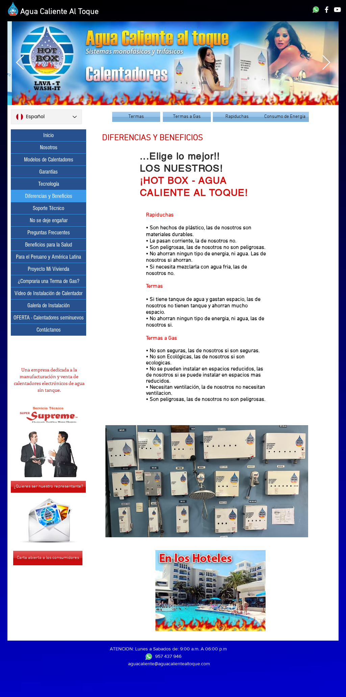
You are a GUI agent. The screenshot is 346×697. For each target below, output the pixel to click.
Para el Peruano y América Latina (48, 257)
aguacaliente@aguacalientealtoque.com (169, 663)
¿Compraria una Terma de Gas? (48, 281)
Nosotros (48, 147)
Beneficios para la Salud (48, 244)
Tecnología (48, 184)
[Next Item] (326, 63)
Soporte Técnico (48, 208)
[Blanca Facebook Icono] (326, 9)
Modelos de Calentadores (48, 159)
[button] (210, 590)
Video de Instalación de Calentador (48, 293)
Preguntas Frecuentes (48, 232)
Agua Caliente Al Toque (59, 12)
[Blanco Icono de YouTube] (337, 9)
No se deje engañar (49, 220)
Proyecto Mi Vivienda (48, 269)
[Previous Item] (20, 63)
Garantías (48, 172)
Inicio (48, 135)
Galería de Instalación (48, 305)
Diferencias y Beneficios (48, 196)
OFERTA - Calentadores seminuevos (49, 317)
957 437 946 (168, 656)
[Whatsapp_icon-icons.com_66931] (316, 9)
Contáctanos (48, 330)
